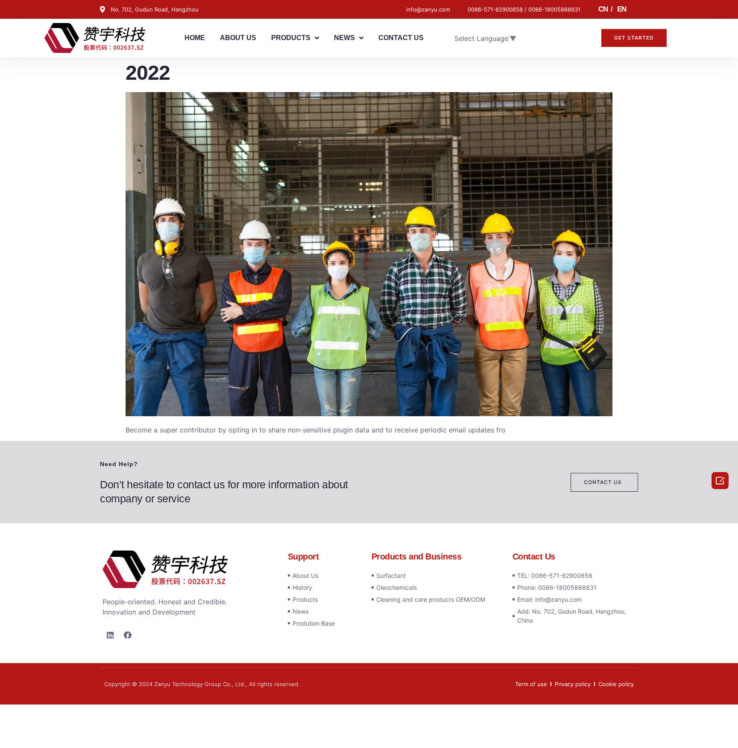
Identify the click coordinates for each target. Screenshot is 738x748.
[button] (634, 38)
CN (602, 9)
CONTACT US (401, 37)
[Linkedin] (110, 635)
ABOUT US (238, 37)
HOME (194, 37)
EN (621, 9)
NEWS (344, 37)
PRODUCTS (290, 37)
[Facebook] (127, 635)
